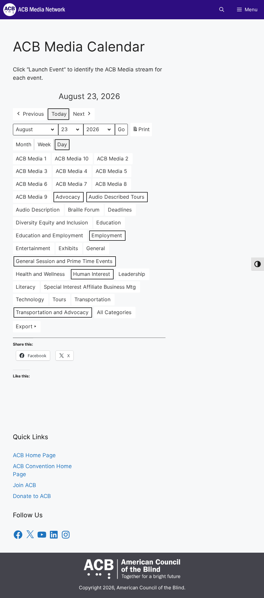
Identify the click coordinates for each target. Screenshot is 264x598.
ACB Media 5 (111, 171)
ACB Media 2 (112, 158)
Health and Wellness (40, 274)
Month (23, 144)
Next (79, 114)
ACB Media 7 (71, 184)
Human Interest (91, 274)
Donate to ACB (32, 496)
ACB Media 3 (31, 171)
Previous (33, 114)
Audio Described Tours (116, 197)
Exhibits (68, 248)
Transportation (92, 299)
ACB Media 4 (71, 171)
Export (24, 326)
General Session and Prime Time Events (64, 261)
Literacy (25, 287)
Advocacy (68, 197)
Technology (30, 299)
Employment (106, 235)
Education (108, 222)
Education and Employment (49, 235)
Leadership (131, 274)
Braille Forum (83, 209)
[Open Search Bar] (222, 9)
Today (59, 114)
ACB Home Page (34, 455)
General (95, 248)
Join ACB (24, 485)
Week (44, 144)
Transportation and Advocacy (52, 312)
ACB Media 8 (111, 184)
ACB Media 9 (31, 197)
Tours (59, 299)
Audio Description (38, 209)
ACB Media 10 (72, 158)
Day (62, 144)
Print (141, 131)
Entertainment (33, 248)
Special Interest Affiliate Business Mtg (90, 287)
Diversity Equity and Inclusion (52, 222)
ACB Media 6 (31, 184)
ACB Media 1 (31, 158)
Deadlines (120, 209)
